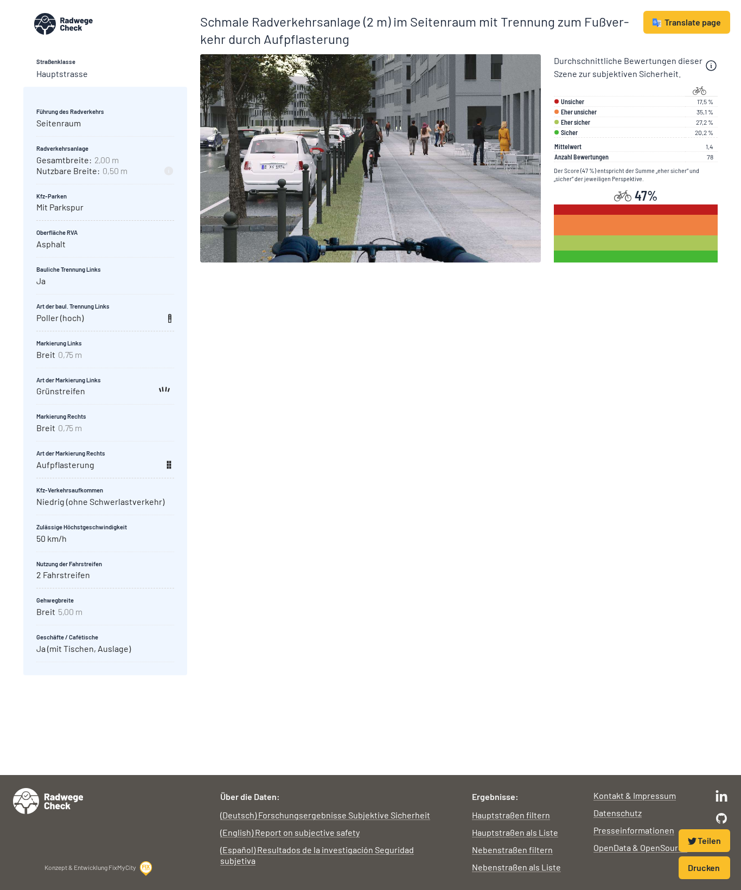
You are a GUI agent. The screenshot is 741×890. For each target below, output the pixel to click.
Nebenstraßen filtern (512, 849)
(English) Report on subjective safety (290, 832)
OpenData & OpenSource (640, 847)
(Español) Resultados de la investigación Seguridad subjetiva (317, 855)
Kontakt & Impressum (634, 795)
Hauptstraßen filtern (511, 815)
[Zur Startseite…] (110, 24)
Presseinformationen (633, 830)
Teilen (709, 840)
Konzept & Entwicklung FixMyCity (90, 867)
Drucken (704, 867)
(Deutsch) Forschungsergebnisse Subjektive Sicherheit (325, 815)
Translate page (693, 22)
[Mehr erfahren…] (711, 65)
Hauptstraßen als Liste (515, 832)
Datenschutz (617, 813)
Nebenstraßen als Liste (516, 867)
